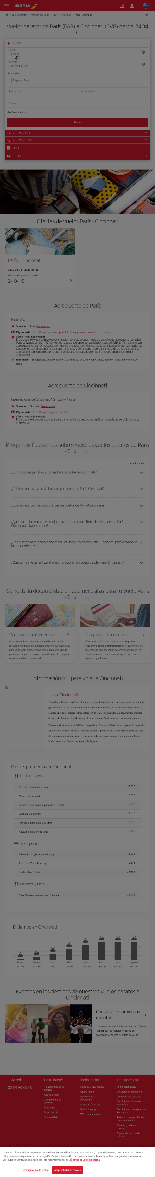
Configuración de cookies (36, 1169)
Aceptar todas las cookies (67, 1169)
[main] (77, 1162)
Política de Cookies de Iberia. (86, 1159)
